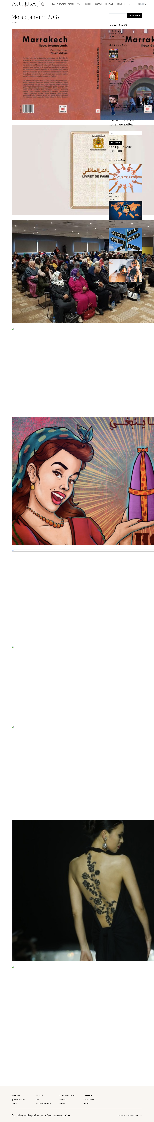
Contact (14, 1103)
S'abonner (115, 143)
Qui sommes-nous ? (18, 1100)
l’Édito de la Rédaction (43, 1103)
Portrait (62, 1103)
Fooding (86, 1103)
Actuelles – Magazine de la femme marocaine (41, 1115)
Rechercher (135, 16)
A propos (16, 1095)
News (37, 1100)
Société (39, 1095)
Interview (63, 1100)
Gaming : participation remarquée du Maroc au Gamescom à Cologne (123, 60)
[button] (142, 4)
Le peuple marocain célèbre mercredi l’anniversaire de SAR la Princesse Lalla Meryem (124, 83)
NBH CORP (139, 1115)
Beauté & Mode (89, 1100)
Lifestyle (88, 1095)
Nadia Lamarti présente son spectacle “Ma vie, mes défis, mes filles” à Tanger (125, 106)
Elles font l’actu (67, 1095)
